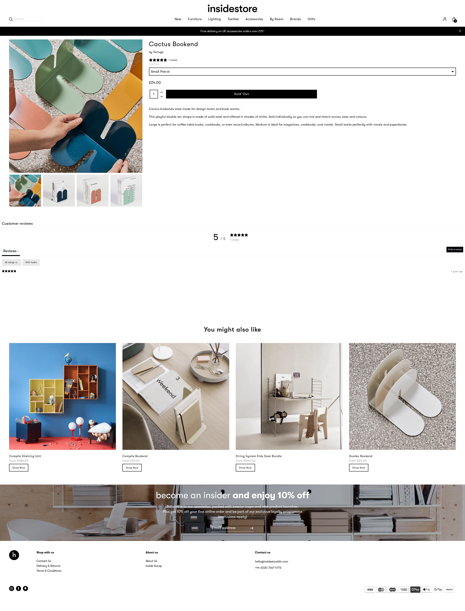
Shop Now (18, 467)
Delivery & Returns (48, 566)
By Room (277, 19)
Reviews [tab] (11, 251)
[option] (232, 31)
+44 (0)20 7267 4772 (268, 567)
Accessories (254, 19)
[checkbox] (31, 262)
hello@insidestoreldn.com (271, 561)
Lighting (214, 19)
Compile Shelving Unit (25, 456)
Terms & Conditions (49, 570)
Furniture (195, 19)
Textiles (233, 19)
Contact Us (44, 561)
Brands (295, 19)
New (178, 19)
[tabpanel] (232, 282)
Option (154, 64)
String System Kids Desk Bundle (259, 456)
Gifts (311, 19)
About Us (151, 561)
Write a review (455, 249)
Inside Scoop (154, 566)
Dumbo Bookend (360, 456)
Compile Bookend (134, 456)
